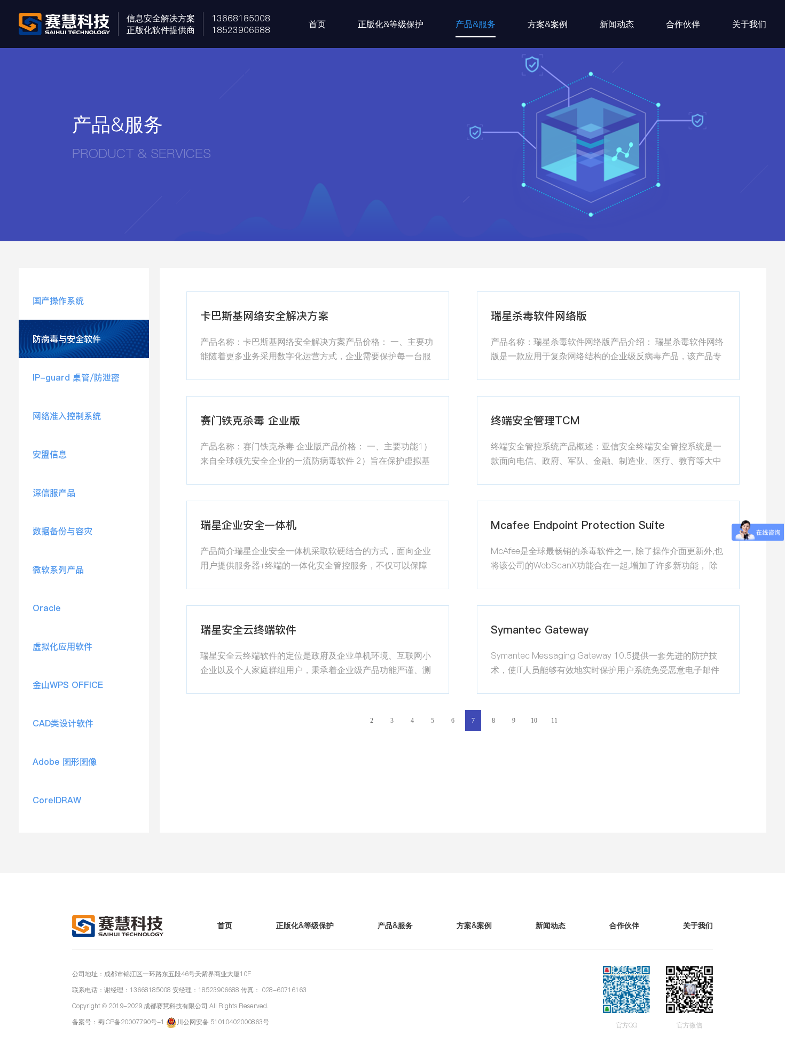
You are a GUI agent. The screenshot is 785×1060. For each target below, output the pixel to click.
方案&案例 (548, 24)
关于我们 (749, 24)
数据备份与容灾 (62, 531)
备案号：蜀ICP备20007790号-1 (118, 1021)
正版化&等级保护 (390, 24)
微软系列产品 (58, 569)
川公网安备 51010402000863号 (223, 1021)
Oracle (47, 608)
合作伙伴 (683, 24)
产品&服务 (476, 24)
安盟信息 (50, 454)
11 (554, 720)
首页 (317, 24)
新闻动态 (617, 24)
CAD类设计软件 (63, 723)
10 (534, 720)
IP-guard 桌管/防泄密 (76, 377)
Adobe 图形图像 (65, 762)
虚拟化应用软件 (62, 646)
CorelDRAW (57, 800)
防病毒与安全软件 (67, 339)
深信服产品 (54, 493)
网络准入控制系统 (67, 416)
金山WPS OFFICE (68, 685)
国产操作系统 (58, 300)
